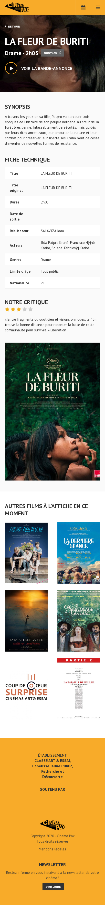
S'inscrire (53, 886)
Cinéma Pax (25, 7)
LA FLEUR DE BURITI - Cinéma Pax (52, 825)
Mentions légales (52, 849)
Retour (13, 26)
